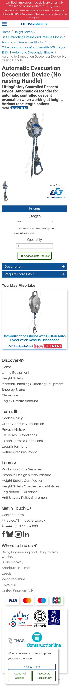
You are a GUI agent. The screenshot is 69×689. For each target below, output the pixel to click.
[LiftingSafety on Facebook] (3, 536)
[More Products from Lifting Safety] (55, 193)
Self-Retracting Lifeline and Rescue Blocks (32, 37)
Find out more (32, 666)
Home (6, 32)
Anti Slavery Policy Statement (25, 497)
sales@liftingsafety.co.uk (25, 520)
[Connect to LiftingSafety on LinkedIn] (26, 536)
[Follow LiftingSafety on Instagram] (18, 536)
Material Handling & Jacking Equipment (33, 384)
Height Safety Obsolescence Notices (30, 486)
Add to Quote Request (37, 256)
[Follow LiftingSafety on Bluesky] (10, 536)
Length (34, 216)
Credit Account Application (23, 424)
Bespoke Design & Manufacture (26, 475)
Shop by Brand (13, 389)
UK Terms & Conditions (19, 435)
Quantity (34, 240)
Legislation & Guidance (20, 492)
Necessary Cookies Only (44, 675)
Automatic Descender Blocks (23, 42)
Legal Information (15, 446)
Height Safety (23, 32)
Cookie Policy (12, 418)
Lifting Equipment (15, 372)
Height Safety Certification (22, 480)
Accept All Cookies (20, 675)
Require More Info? (19, 274)
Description (13, 266)
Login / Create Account (20, 401)
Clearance (10, 395)
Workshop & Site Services (22, 469)
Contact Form (13, 515)
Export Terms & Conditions (22, 441)
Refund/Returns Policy (19, 452)
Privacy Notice (13, 429)
